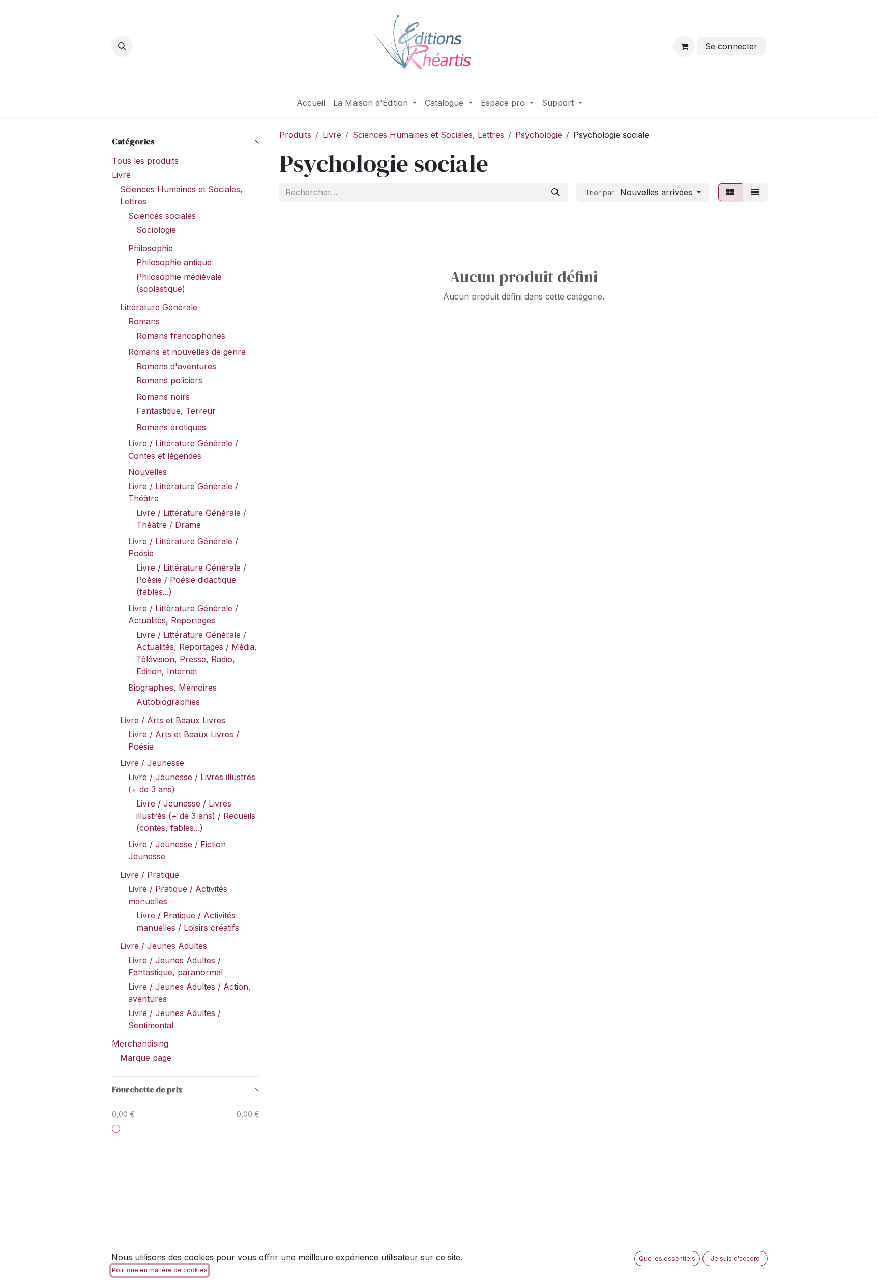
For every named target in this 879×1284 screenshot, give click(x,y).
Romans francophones (180, 336)
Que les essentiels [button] (667, 1258)
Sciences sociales (162, 216)
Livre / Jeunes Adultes (163, 946)
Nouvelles (147, 472)
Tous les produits (145, 161)
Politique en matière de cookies (160, 1270)
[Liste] (755, 192)
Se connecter (731, 46)
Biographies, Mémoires (172, 687)
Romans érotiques (171, 427)
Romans (144, 321)
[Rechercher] (555, 192)
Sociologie (156, 230)
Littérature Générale (158, 307)
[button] (122, 46)
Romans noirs (163, 397)
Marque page (145, 1058)
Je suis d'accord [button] (735, 1258)
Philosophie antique (174, 262)
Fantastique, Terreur (176, 411)
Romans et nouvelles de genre (187, 352)
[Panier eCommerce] (684, 46)
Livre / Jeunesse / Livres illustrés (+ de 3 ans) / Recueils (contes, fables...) (195, 815)
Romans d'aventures (176, 366)
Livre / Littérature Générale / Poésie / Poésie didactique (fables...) (191, 579)
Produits (295, 135)
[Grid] (730, 192)
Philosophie (150, 248)
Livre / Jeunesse (152, 763)
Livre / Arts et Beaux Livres (172, 720)
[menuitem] (310, 103)
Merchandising (140, 1043)
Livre (121, 175)
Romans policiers (169, 380)
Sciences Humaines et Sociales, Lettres (428, 135)
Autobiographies (168, 702)
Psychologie (538, 135)
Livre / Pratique (149, 875)
